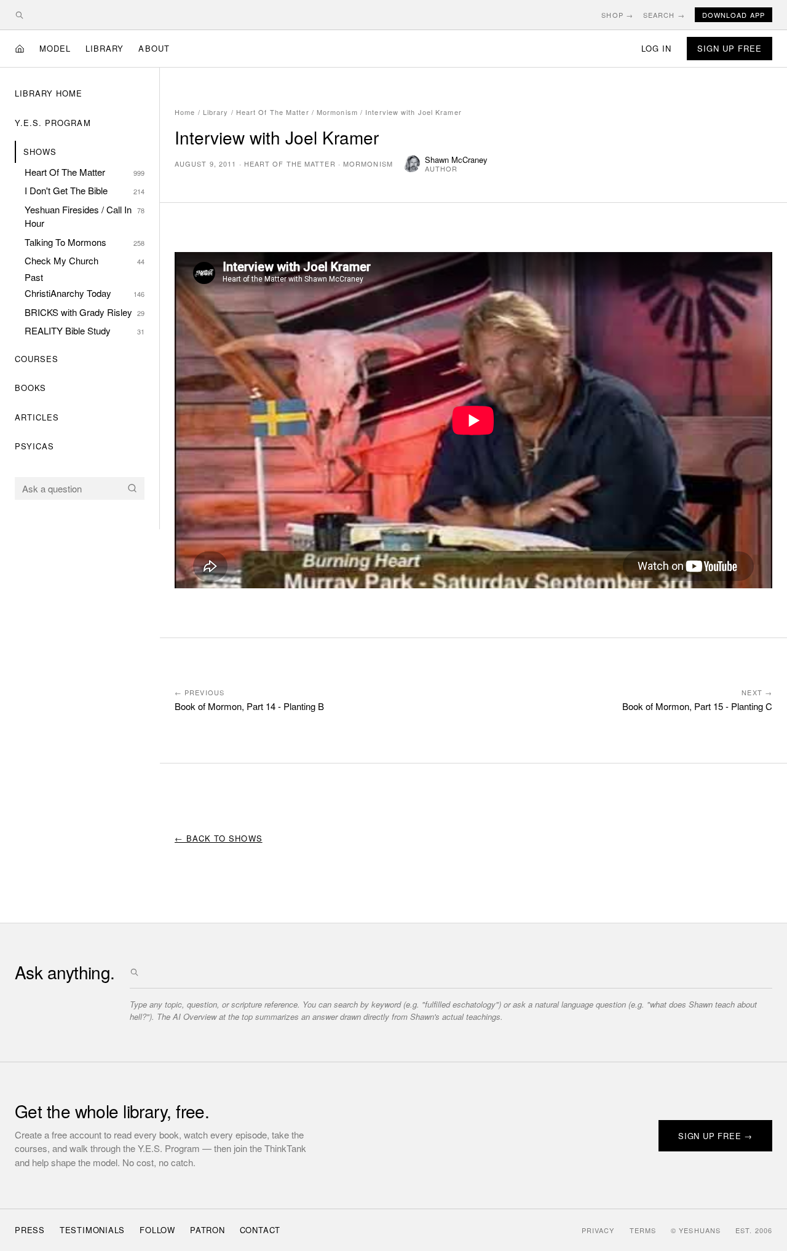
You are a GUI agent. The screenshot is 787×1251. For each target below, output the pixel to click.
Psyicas (34, 446)
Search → (664, 15)
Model (55, 48)
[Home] (20, 48)
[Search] (132, 488)
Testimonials (92, 1230)
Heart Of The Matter (84, 171)
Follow (157, 1230)
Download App (733, 15)
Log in (656, 48)
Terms (643, 1230)
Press (30, 1230)
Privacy (598, 1230)
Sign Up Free (729, 48)
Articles (37, 417)
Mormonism (337, 112)
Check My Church (84, 260)
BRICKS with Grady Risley (84, 312)
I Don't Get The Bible (84, 190)
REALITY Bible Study (84, 330)
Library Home (48, 93)
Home (185, 112)
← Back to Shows (219, 838)
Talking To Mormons (84, 241)
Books (30, 387)
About (153, 48)
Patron (207, 1230)
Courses (36, 359)
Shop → (617, 15)
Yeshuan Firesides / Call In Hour (84, 216)
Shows (40, 151)
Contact (260, 1230)
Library (104, 48)
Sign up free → (715, 1136)
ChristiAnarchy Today (84, 292)
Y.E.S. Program (53, 122)
